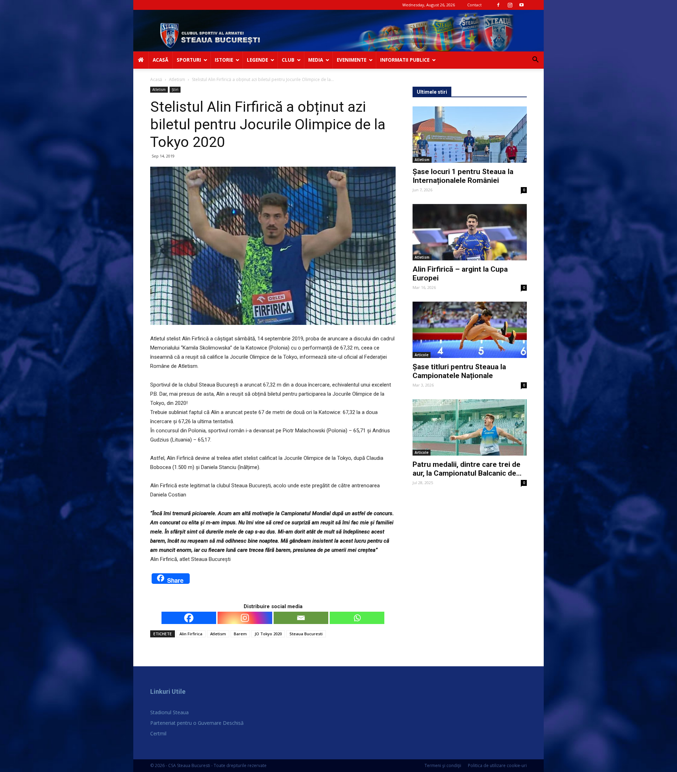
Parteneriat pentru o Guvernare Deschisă (197, 722)
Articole (421, 354)
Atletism (177, 79)
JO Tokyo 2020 (268, 633)
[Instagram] (510, 5)
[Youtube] (521, 5)
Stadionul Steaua (169, 712)
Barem (240, 633)
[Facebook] (498, 5)
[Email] (301, 618)
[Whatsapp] (357, 618)
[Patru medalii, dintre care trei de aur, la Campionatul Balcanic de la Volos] (470, 427)
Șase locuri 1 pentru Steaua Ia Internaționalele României (463, 176)
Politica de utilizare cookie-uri (497, 765)
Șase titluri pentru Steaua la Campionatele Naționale (459, 371)
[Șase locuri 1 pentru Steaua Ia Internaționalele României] (470, 134)
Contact (474, 4)
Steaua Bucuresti (306, 633)
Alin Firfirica (190, 633)
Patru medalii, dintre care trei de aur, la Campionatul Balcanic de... (467, 468)
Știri (175, 89)
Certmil (158, 733)
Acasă (156, 79)
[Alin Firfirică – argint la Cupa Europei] (470, 232)
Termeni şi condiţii (443, 765)
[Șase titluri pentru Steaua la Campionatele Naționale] (470, 330)
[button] (535, 60)
